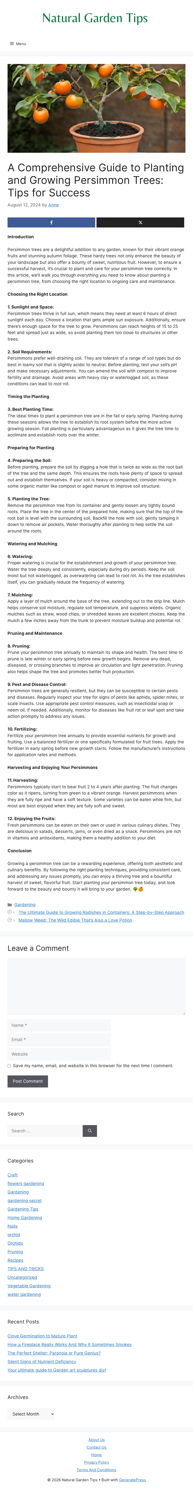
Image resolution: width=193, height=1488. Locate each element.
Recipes (15, 1260)
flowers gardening (26, 1183)
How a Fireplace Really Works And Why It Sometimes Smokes (70, 1344)
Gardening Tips (23, 1209)
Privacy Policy (96, 1462)
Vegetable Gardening (29, 1285)
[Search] (90, 1131)
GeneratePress (132, 1479)
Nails (13, 1226)
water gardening (24, 1294)
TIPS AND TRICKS (26, 1268)
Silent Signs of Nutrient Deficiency (42, 1361)
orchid (14, 1234)
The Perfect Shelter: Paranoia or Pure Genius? (54, 1353)
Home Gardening (25, 1217)
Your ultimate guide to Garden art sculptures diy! (57, 1370)
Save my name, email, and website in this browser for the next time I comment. (93, 1065)
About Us (96, 1439)
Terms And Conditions (96, 1469)
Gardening (24, 904)
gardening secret (25, 1200)
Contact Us (96, 1447)
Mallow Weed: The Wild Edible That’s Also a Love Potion (75, 920)
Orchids (15, 1243)
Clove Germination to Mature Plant (42, 1336)
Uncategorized (22, 1277)
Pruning (15, 1251)
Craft (13, 1175)
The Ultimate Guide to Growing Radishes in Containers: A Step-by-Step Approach (101, 912)
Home (96, 1454)
